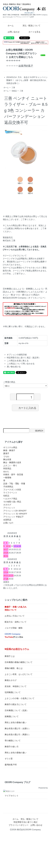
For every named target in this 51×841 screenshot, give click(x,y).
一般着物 (7, 477)
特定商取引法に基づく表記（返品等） (24, 357)
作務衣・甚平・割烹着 (13, 474)
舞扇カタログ (11, 680)
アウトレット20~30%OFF (15, 511)
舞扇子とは (10, 656)
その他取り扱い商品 (12, 501)
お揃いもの (8, 523)
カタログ (7, 505)
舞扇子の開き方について (15, 704)
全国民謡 (7, 520)
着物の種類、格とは (14, 668)
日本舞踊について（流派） (16, 710)
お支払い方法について (15, 616)
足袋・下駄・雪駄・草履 (14, 483)
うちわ (6, 456)
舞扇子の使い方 (12, 746)
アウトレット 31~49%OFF (15, 514)
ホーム (11, 25)
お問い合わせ (14, 32)
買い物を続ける (14, 366)
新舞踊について (12, 716)
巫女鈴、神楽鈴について (15, 686)
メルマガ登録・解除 (14, 628)
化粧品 (14, 91)
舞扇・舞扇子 (9, 450)
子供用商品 (8, 486)
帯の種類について (13, 740)
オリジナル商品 (10, 447)
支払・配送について (31, 25)
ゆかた (6, 471)
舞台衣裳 (7, 459)
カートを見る (34, 32)
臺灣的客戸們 (11, 765)
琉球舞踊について (13, 692)
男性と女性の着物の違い (15, 722)
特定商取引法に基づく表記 (25, 822)
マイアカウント (12, 796)
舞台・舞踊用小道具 (12, 462)
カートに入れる (27, 408)
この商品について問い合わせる (21, 363)
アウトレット (9, 508)
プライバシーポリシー (18, 825)
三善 (13, 88)
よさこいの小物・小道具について (19, 698)
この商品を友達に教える (18, 360)
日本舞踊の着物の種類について (18, 662)
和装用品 (7, 468)
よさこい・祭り (10, 465)
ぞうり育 (9, 758)
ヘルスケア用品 (10, 498)
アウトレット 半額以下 (13, 517)
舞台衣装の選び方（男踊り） (17, 734)
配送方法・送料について (15, 622)
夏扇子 (6, 453)
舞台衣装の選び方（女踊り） (17, 728)
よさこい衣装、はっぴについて (18, 674)
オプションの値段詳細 (17, 354)
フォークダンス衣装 (12, 489)
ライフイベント (10, 492)
